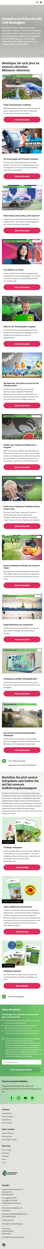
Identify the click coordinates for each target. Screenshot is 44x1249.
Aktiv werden (8, 1129)
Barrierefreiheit (7, 1231)
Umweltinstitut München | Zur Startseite (3, 2)
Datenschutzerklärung (24, 1056)
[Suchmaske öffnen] (37, 2)
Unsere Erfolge (7, 1150)
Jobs (3, 1162)
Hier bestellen (22, 978)
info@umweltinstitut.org (28, 1052)
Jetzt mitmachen (22, 112)
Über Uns (6, 1146)
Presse (4, 1159)
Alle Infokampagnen (16, 996)
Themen (5, 1109)
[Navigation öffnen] (41, 2)
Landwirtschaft (6, 1113)
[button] (4, 1245)
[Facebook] (11, 1098)
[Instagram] (18, 1098)
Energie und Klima (7, 1116)
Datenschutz (6, 1234)
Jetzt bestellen (22, 857)
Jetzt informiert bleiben (21, 1069)
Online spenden (7, 1136)
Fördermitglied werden (9, 1139)
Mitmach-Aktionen (7, 1133)
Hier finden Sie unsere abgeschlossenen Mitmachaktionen (22, 761)
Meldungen (5, 1156)
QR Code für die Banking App (12, 1224)
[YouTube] (25, 1098)
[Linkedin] (32, 1098)
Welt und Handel (7, 1123)
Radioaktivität (6, 1119)
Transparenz (6, 1153)
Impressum (6, 1228)
